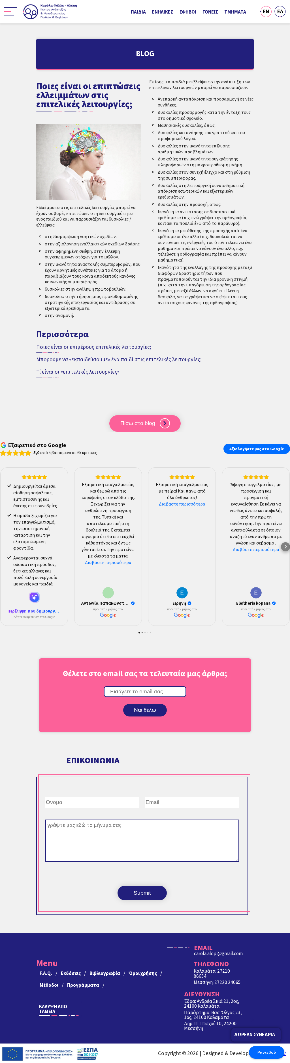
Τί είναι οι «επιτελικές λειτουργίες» (78, 371)
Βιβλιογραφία (104, 973)
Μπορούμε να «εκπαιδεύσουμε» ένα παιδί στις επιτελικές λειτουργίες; (118, 359)
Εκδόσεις (71, 973)
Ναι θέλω (145, 710)
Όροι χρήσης (143, 973)
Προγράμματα (83, 985)
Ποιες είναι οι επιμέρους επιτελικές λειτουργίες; (93, 347)
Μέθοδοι (49, 985)
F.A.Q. (46, 973)
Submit (142, 893)
